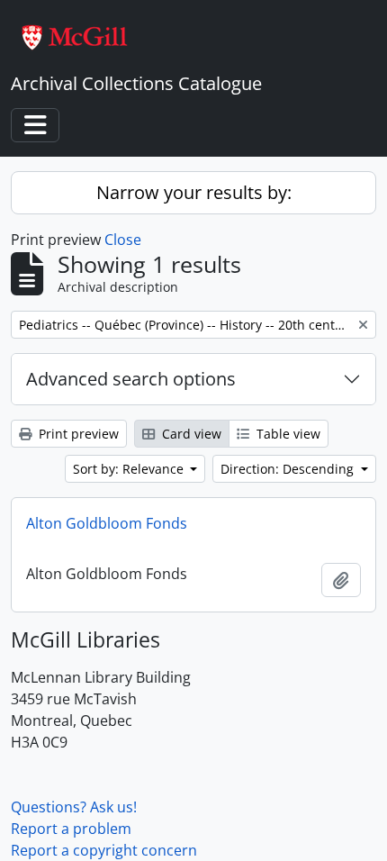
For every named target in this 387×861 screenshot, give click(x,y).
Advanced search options (131, 379)
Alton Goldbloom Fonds (106, 523)
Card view (189, 433)
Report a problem (71, 828)
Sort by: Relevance (130, 468)
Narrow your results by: (194, 192)
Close (122, 239)
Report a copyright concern (104, 850)
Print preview (77, 433)
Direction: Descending (288, 468)
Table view (286, 433)
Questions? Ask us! (74, 807)
